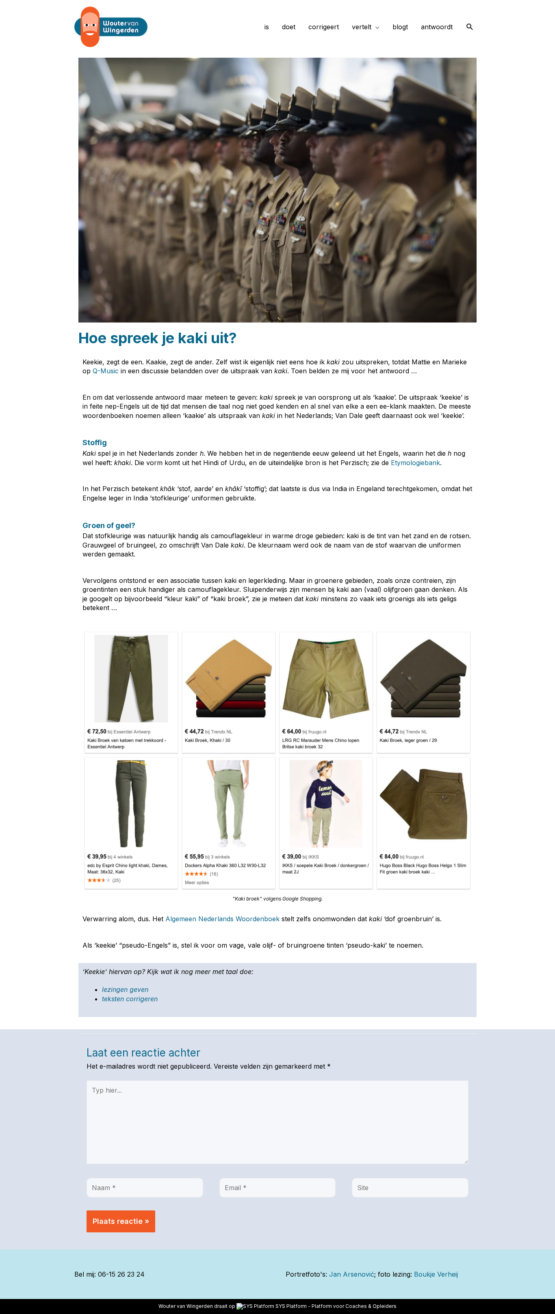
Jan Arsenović (351, 1274)
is (266, 27)
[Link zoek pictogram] (470, 27)
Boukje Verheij (436, 1274)
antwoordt (437, 27)
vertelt (361, 27)
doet (288, 27)
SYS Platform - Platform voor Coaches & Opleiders (336, 1306)
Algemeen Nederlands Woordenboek (222, 919)
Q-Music (106, 371)
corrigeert (323, 27)
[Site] (410, 1189)
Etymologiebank (415, 463)
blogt (400, 27)
